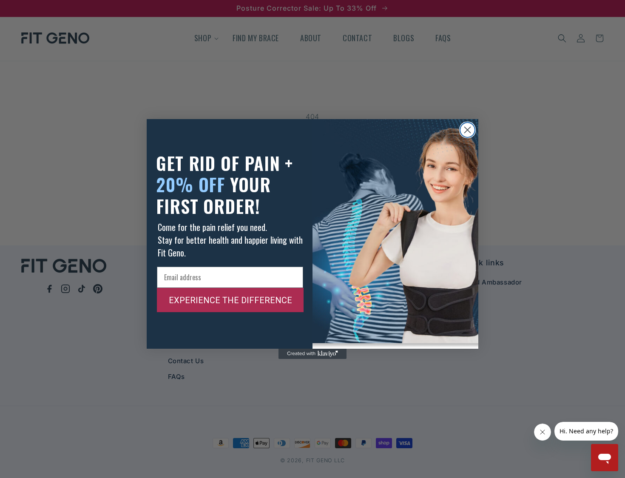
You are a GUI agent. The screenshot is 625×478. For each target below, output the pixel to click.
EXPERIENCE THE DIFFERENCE (230, 300)
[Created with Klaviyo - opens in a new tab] (312, 354)
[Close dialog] (467, 129)
